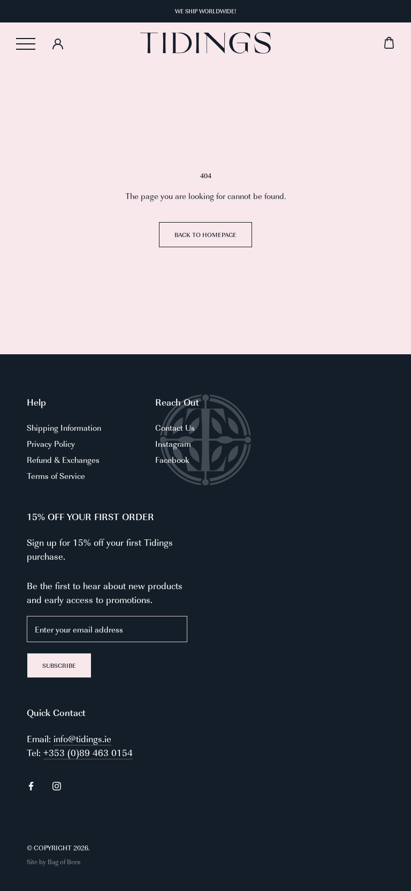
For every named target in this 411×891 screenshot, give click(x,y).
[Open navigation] (25, 44)
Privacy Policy (51, 443)
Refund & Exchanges (63, 459)
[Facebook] (31, 785)
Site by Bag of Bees (53, 861)
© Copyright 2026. (58, 847)
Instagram (173, 443)
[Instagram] (56, 785)
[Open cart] (333, 43)
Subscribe (59, 665)
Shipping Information (64, 427)
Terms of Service (56, 475)
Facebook (172, 459)
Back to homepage (205, 234)
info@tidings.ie (82, 738)
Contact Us (175, 427)
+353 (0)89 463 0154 (88, 752)
